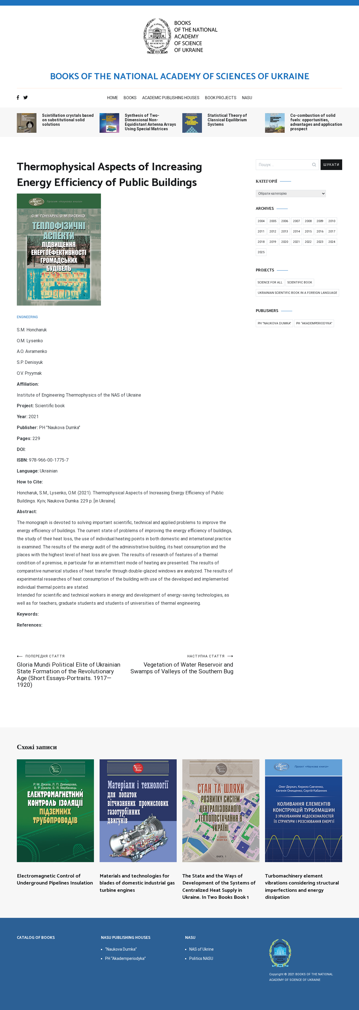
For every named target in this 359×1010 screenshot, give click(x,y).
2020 (284, 242)
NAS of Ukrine (201, 949)
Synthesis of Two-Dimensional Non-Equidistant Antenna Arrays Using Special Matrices (150, 122)
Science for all (270, 282)
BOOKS (130, 98)
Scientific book (299, 282)
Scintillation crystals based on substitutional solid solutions (68, 120)
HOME (112, 98)
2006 (284, 221)
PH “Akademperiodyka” (314, 323)
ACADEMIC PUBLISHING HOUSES (170, 98)
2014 (296, 231)
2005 (273, 221)
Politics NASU (201, 958)
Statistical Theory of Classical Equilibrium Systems (227, 120)
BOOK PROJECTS (220, 98)
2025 (261, 252)
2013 (284, 231)
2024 (331, 242)
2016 (320, 231)
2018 (261, 242)
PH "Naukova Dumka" (274, 323)
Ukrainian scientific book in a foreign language (297, 293)
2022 (308, 242)
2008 (308, 221)
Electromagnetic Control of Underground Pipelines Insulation (55, 879)
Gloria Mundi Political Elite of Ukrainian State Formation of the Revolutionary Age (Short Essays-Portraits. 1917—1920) (68, 671)
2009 (320, 221)
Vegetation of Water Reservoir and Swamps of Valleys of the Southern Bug (181, 664)
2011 (261, 231)
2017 (331, 231)
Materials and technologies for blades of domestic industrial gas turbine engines (137, 883)
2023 (320, 242)
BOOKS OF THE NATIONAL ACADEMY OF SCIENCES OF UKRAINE (179, 76)
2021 (296, 242)
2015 (308, 231)
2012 (273, 231)
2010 (331, 221)
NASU (247, 98)
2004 (261, 221)
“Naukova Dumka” (121, 949)
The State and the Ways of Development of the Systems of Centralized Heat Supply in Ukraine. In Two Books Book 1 (219, 887)
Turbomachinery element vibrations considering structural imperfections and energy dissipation (302, 887)
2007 (296, 221)
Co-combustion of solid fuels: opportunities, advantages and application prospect (316, 122)
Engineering (27, 317)
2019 (273, 242)
